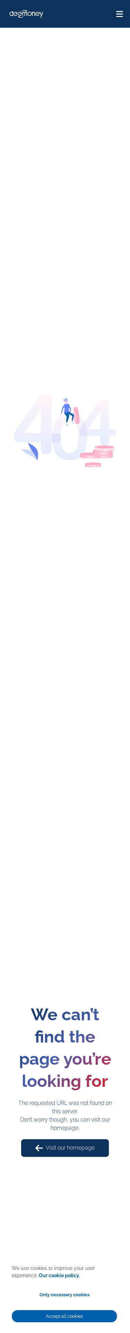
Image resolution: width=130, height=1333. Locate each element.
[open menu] (119, 14)
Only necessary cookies (64, 1294)
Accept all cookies (64, 1316)
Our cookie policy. (59, 1275)
